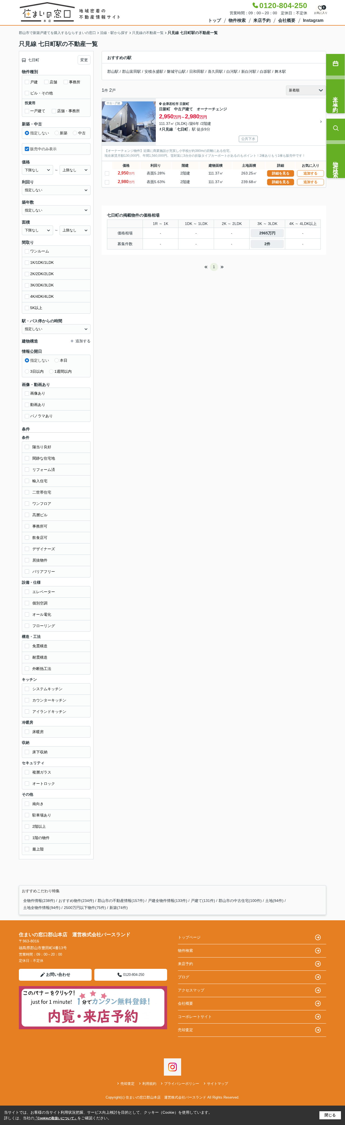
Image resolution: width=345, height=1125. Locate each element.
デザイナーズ (43, 549)
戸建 (34, 82)
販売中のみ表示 (43, 149)
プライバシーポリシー (181, 1084)
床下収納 (39, 752)
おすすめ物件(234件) (76, 900)
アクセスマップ (191, 990)
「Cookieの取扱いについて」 (55, 1118)
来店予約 (262, 20)
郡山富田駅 (131, 71)
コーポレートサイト (195, 1016)
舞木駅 (280, 71)
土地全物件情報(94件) (41, 907)
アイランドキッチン (49, 711)
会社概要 (286, 20)
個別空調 (39, 603)
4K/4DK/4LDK (42, 296)
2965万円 (267, 233)
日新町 (184, 104)
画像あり (37, 393)
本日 (63, 360)
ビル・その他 (41, 93)
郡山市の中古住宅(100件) (240, 900)
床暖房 (38, 732)
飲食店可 (39, 537)
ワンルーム (39, 251)
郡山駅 (113, 71)
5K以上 (36, 308)
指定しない (39, 133)
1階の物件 (41, 838)
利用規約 (149, 1084)
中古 (82, 133)
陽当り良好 (41, 447)
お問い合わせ (58, 974)
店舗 (53, 82)
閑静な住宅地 (43, 458)
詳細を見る (280, 173)
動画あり (37, 404)
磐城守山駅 (176, 71)
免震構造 (39, 646)
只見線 (167, 129)
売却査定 (185, 1030)
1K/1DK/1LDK (42, 262)
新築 (63, 133)
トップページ (189, 937)
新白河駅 (248, 71)
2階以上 (39, 826)
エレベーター (43, 592)
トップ (214, 20)
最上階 (38, 849)
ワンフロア (41, 503)
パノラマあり (41, 416)
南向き (38, 804)
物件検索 (237, 20)
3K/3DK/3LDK (42, 285)
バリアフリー (43, 571)
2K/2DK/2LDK (42, 274)
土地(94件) (274, 900)
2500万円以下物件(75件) (85, 907)
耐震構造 (39, 657)
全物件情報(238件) (39, 900)
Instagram (313, 20)
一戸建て (37, 111)
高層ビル (39, 515)
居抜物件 (39, 560)
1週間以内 (63, 371)
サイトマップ (217, 1084)
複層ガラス (41, 772)
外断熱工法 (41, 668)
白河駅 (232, 71)
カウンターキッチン (49, 700)
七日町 (182, 129)
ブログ (183, 977)
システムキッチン (47, 689)
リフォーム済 (43, 469)
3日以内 (37, 371)
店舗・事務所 (68, 111)
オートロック (43, 783)
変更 (84, 60)
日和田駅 (196, 71)
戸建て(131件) (203, 900)
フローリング (43, 626)
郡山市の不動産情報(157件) (121, 900)
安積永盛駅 (153, 71)
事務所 (74, 82)
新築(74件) (118, 907)
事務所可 (39, 526)
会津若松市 (171, 104)
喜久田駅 (215, 71)
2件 (267, 244)
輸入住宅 (39, 481)
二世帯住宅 (41, 492)
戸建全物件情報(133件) (167, 900)
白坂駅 (265, 71)
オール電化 (41, 614)
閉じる (330, 1115)
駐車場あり (41, 815)
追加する (310, 173)
